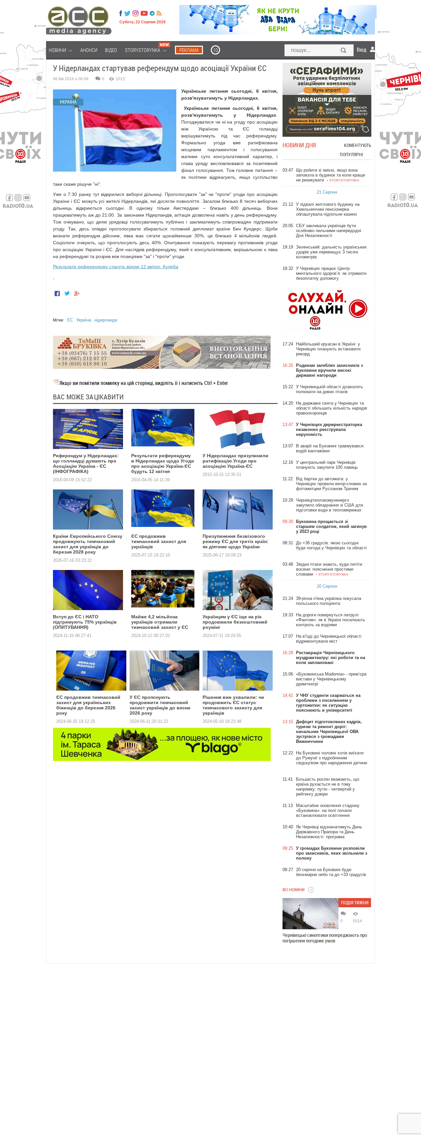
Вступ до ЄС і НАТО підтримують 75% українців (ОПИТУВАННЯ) (85, 622)
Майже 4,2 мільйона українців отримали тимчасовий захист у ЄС (159, 622)
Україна (83, 320)
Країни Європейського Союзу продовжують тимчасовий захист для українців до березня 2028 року (87, 544)
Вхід (361, 49)
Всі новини (294, 889)
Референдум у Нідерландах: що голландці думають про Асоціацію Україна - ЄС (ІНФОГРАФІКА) (86, 463)
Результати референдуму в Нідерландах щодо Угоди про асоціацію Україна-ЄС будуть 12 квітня (162, 463)
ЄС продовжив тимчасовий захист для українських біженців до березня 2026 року (88, 705)
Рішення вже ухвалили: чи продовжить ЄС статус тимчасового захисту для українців (233, 705)
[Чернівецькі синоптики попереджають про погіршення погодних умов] (310, 913)
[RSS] (159, 13)
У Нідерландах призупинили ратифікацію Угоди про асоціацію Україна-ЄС (235, 461)
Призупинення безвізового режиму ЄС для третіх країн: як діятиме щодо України (235, 541)
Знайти (343, 51)
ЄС (70, 320)
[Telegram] (152, 13)
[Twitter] (127, 13)
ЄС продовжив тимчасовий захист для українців (158, 541)
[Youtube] (144, 13)
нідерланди (105, 320)
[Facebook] (120, 13)
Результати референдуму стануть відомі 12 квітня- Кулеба (115, 266)
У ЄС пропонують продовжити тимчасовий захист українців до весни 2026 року (160, 705)
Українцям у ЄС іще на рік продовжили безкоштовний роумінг (235, 622)
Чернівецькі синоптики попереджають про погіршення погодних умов (325, 937)
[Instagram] (136, 13)
